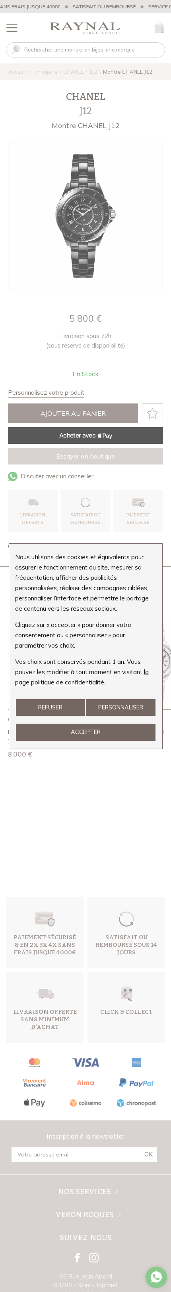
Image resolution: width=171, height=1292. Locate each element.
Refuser (50, 707)
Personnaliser (120, 707)
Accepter (86, 732)
